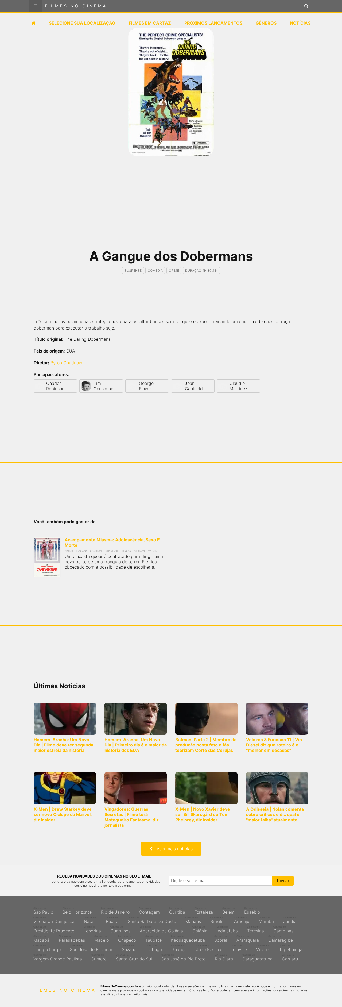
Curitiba (177, 911)
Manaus (193, 920)
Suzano (129, 948)
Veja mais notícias (173, 848)
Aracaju (241, 920)
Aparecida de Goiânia (161, 929)
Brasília (217, 920)
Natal (90, 920)
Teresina (255, 929)
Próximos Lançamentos (213, 23)
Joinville (239, 948)
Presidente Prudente (53, 929)
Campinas (283, 929)
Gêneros (266, 23)
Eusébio (252, 911)
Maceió (101, 939)
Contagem (149, 911)
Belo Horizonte (77, 911)
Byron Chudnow (66, 362)
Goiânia (199, 929)
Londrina (92, 929)
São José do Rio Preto (183, 958)
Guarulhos (120, 929)
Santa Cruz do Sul (134, 958)
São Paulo (43, 911)
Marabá (266, 920)
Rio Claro (224, 958)
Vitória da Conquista (54, 920)
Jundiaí (290, 920)
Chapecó (127, 939)
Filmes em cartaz (150, 23)
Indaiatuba (227, 929)
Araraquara (247, 939)
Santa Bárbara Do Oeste (152, 920)
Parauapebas (72, 939)
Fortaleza (204, 911)
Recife (112, 920)
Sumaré (99, 958)
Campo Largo (47, 948)
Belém (228, 911)
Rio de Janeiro (115, 911)
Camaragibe (280, 939)
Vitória (262, 948)
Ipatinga (154, 948)
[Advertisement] (171, 206)
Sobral (220, 939)
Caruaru (290, 958)
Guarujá (179, 948)
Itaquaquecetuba (188, 939)
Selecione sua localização (82, 23)
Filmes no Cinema (76, 6)
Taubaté (153, 939)
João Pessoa (208, 948)
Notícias (300, 23)
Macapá (41, 939)
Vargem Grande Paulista (57, 958)
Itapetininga (290, 948)
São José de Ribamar (91, 948)
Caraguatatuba (257, 958)
